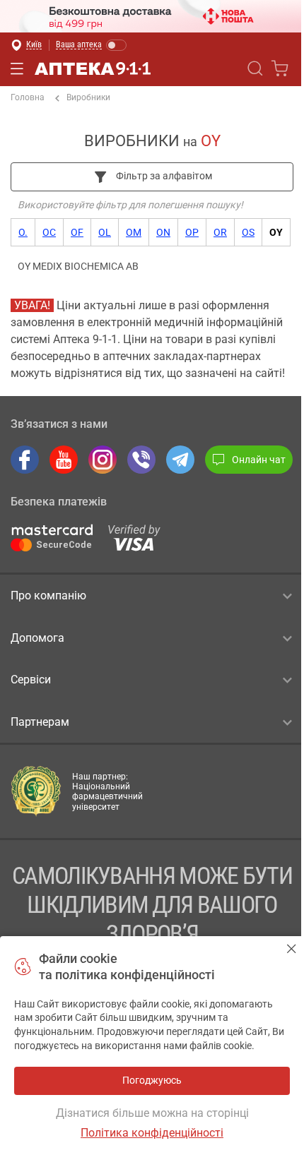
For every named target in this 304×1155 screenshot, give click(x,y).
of (77, 232)
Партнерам (40, 722)
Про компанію (48, 595)
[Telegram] (180, 459)
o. (23, 232)
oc (49, 232)
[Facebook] (25, 459)
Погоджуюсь (291, 948)
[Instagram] (102, 459)
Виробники (88, 97)
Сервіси (31, 679)
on (163, 232)
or (220, 232)
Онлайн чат (259, 459)
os (248, 232)
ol (104, 232)
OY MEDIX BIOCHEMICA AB (78, 266)
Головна (28, 97)
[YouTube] (63, 459)
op (192, 232)
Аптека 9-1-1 (93, 68)
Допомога (37, 638)
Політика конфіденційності (152, 1132)
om (133, 232)
